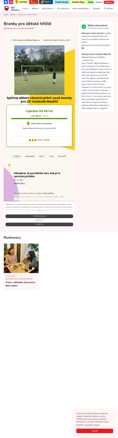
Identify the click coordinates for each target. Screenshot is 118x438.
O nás (24, 8)
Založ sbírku (47, 8)
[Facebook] (6, 2)
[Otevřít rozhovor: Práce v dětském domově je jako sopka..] (21, 267)
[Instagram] (11, 2)
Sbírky (34, 8)
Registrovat (109, 2)
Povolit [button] (94, 431)
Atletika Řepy (78, 2)
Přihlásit (99, 2)
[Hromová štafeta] (46, 2)
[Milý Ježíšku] (33, 2)
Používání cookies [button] (91, 425)
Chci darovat (62, 8)
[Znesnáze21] (21, 2)
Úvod (6, 14)
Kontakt (96, 8)
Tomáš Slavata (61, 2)
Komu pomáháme (80, 8)
